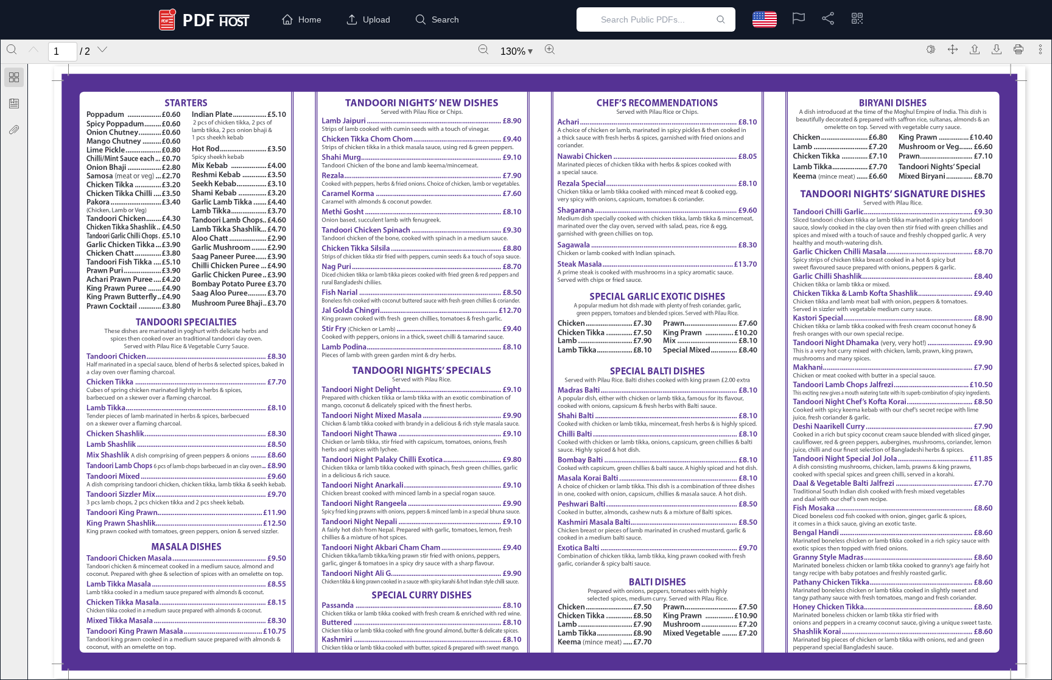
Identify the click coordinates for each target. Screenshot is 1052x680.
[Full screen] (953, 49)
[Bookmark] (14, 103)
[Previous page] (33, 49)
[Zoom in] (549, 49)
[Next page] (102, 49)
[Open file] (974, 49)
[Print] (1018, 49)
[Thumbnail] (14, 77)
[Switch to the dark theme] (931, 49)
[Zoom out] (483, 49)
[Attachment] (14, 129)
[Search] (11, 49)
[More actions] (1040, 49)
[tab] (14, 79)
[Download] (996, 49)
